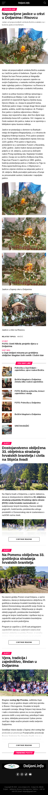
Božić (20, 336)
